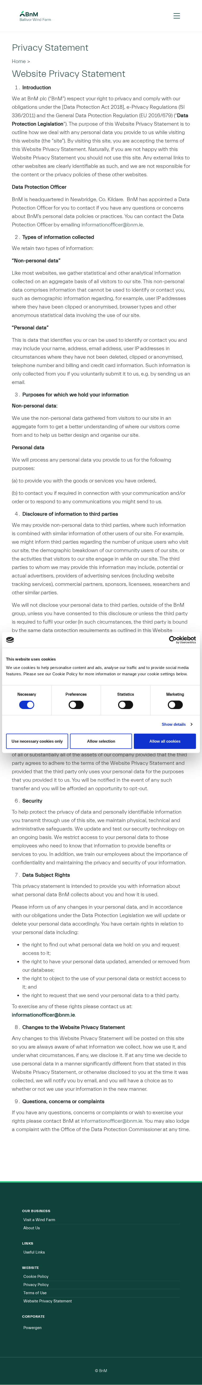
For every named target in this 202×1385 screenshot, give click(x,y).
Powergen (32, 1328)
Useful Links (34, 1252)
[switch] (76, 705)
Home (19, 61)
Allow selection (101, 741)
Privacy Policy (36, 1285)
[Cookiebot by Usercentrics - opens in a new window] (173, 640)
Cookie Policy (35, 1276)
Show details (174, 724)
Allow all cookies (164, 741)
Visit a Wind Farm (39, 1220)
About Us (31, 1228)
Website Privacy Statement (47, 1301)
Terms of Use (35, 1293)
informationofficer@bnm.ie (112, 225)
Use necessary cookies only (37, 741)
